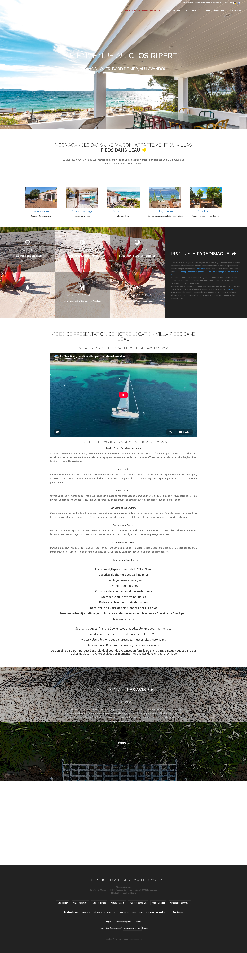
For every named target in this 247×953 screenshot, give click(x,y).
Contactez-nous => (222, 10)
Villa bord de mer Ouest (179, 903)
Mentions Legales (123, 922)
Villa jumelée (165, 211)
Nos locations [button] (173, 10)
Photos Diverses (158, 903)
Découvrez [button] (192, 10)
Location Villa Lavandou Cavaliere (143, 10)
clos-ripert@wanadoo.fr (19, 3)
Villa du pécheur (123, 211)
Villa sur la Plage (99, 903)
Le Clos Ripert (23, 10)
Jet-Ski (230, 289)
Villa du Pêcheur (117, 903)
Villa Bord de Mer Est (138, 903)
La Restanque (41, 211)
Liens (138, 922)
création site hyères (132, 928)
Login (108, 922)
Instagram (59, 3)
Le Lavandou (201, 269)
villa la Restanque (80, 903)
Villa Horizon (206, 211)
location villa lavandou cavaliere (77, 912)
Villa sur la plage (82, 211)
